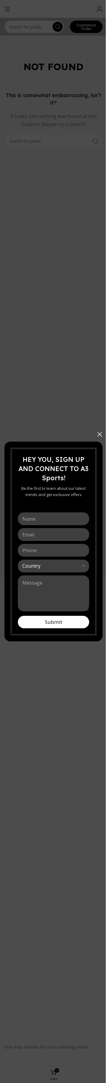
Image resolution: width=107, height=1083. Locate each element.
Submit (53, 621)
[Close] (99, 434)
